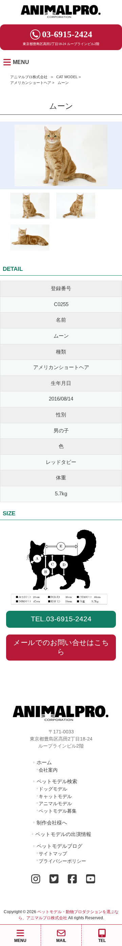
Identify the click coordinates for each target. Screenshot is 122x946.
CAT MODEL (67, 77)
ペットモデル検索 (57, 781)
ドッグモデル (53, 789)
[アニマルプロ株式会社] (61, 20)
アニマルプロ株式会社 (28, 77)
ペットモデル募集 (58, 811)
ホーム (44, 762)
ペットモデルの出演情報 (63, 834)
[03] (29, 207)
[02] (29, 238)
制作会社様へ (52, 822)
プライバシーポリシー (62, 861)
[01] (76, 207)
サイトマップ (53, 853)
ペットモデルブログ (59, 846)
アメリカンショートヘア (30, 83)
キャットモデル (55, 796)
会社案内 (48, 770)
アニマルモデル (55, 803)
